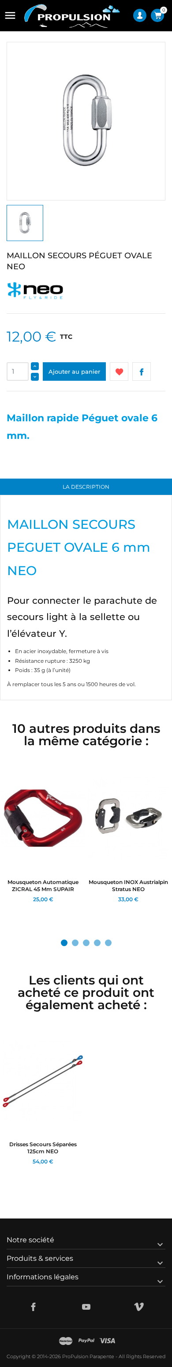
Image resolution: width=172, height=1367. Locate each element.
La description (86, 486)
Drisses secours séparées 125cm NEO (43, 1148)
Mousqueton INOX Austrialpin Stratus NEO (128, 885)
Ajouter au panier (74, 371)
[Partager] (141, 371)
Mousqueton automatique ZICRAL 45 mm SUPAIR (43, 885)
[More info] (41, 910)
